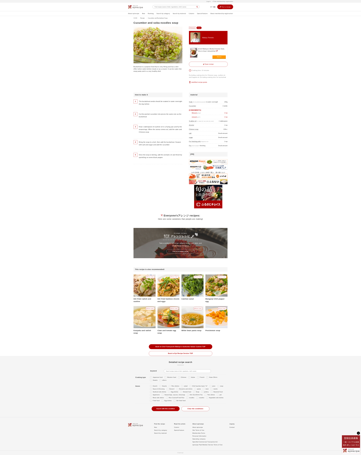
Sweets (155, 380)
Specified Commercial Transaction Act (205, 442)
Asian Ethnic (213, 377)
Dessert (171, 389)
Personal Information (199, 436)
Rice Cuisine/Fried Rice (176, 397)
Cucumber (192, 106)
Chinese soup (193, 129)
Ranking (151, 13)
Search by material (179, 13)
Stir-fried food (181, 400)
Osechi (155, 386)
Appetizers (156, 394)
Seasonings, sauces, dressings (175, 394)
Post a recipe (226, 7)
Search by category (163, 13)
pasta (199, 389)
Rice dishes (175, 386)
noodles (191, 397)
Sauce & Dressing (159, 389)
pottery (206, 392)
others (164, 380)
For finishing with (195, 141)
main (207, 389)
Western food (171, 377)
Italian (193, 377)
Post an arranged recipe (180, 251)
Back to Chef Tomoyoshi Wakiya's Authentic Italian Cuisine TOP (180, 346)
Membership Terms (198, 433)
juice (213, 386)
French (202, 377)
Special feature (202, 13)
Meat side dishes (158, 397)
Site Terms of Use (198, 430)
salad (185, 386)
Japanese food (158, 377)
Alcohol (191, 125)
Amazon (219, 56)
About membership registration (221, 13)
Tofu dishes (211, 394)
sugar (191, 137)
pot (221, 394)
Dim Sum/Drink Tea (196, 394)
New (143, 13)
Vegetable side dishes (216, 397)
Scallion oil (192, 121)
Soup (197, 392)
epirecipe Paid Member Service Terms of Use (207, 445)
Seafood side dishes (159, 392)
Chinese (183, 377)
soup (221, 386)
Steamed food (218, 392)
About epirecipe (133, 13)
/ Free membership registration (222, 1)
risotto (215, 389)
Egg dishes (174, 392)
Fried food (156, 400)
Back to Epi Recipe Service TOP (180, 353)
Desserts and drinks (185, 389)
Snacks (164, 386)
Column (191, 13)
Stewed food (187, 392)
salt (190, 133)
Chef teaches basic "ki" (199, 386)
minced (194, 117)
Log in (208, 1)
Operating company (199, 439)
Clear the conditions (195, 408)
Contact (232, 427)
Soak (191, 102)
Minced (194, 113)
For (190, 145)
